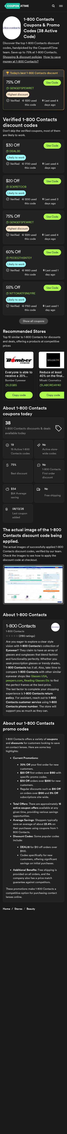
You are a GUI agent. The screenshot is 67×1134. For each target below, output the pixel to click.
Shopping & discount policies (22, 57)
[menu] (61, 6)
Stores (18, 908)
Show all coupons (33, 321)
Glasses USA (39, 676)
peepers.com (14, 680)
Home (6, 908)
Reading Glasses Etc (37, 680)
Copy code (19, 395)
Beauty (31, 908)
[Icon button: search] (53, 6)
